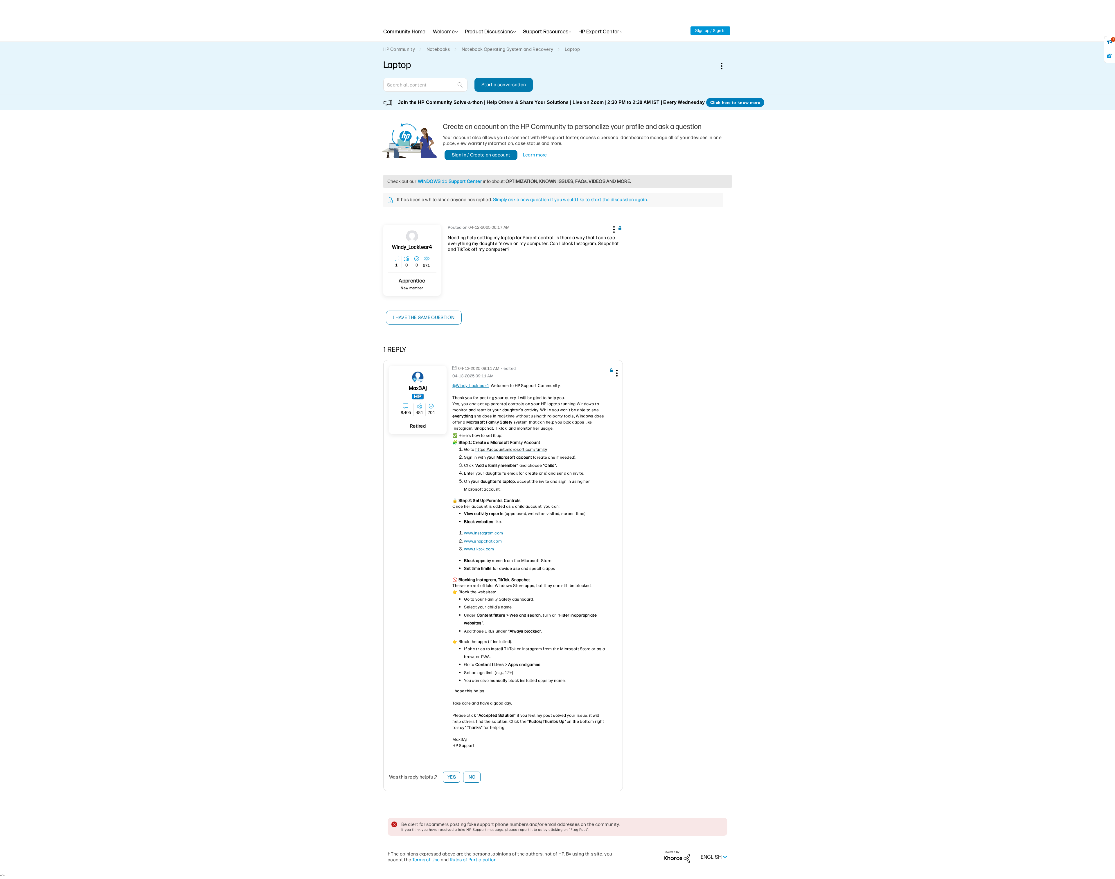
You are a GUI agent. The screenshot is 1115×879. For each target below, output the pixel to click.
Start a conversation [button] (503, 84)
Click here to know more (735, 102)
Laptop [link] (572, 49)
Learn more (535, 155)
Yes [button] (451, 777)
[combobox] (425, 85)
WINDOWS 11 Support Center (450, 181)
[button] (613, 228)
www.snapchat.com (483, 541)
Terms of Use (426, 859)
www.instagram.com (483, 533)
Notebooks (438, 49)
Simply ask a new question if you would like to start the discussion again (570, 199)
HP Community (399, 49)
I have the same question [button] (423, 317)
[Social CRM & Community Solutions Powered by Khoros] (677, 856)
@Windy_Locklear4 (470, 385)
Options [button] (725, 66)
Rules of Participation (473, 859)
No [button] (472, 777)
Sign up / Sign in (710, 30)
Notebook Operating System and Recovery (507, 49)
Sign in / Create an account (481, 155)
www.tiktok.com (479, 549)
